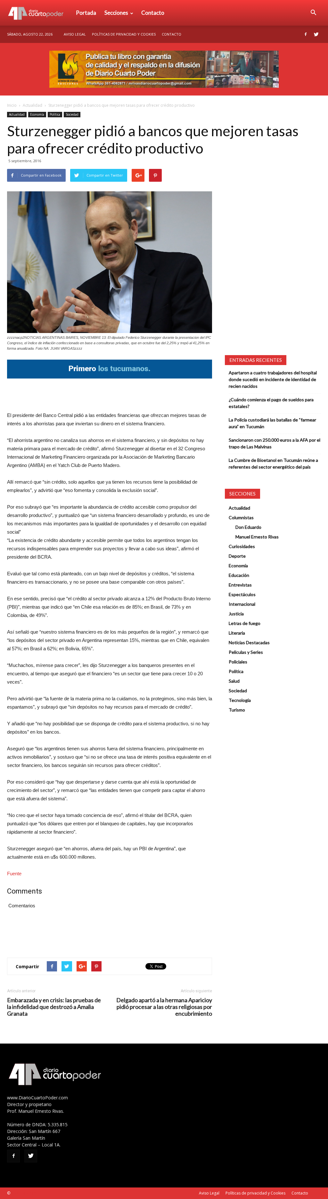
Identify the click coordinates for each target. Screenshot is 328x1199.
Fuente (14, 873)
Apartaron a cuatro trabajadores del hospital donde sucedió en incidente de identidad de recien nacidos (273, 379)
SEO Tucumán (23, 1193)
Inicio (12, 105)
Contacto (152, 12)
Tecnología (240, 700)
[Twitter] (316, 34)
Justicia (236, 613)
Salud (234, 681)
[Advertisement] (109, 394)
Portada (86, 12)
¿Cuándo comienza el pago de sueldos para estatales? (271, 403)
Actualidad (32, 105)
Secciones (116, 12)
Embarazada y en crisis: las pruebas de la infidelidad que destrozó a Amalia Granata (54, 1007)
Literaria (237, 633)
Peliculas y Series (246, 652)
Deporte (237, 556)
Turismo (237, 709)
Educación (239, 575)
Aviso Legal (75, 34)
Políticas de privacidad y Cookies (124, 34)
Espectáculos (242, 594)
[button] (313, 13)
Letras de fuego (244, 623)
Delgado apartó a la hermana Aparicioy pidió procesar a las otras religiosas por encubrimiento (164, 1007)
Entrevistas (240, 584)
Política (55, 114)
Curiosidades (242, 546)
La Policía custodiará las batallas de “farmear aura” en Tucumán (272, 423)
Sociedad (72, 114)
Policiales (238, 661)
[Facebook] (305, 34)
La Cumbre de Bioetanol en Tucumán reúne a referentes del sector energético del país (273, 463)
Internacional (242, 604)
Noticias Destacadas (249, 642)
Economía (37, 114)
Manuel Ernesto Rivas (257, 536)
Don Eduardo (248, 527)
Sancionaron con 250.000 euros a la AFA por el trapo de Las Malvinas (274, 443)
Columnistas (241, 517)
